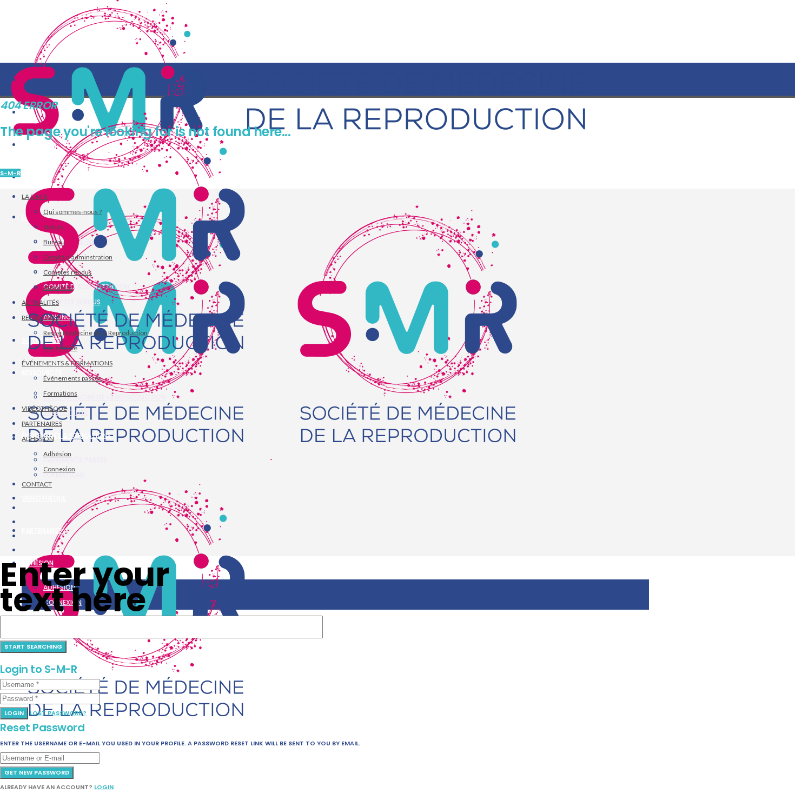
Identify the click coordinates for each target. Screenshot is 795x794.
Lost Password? (58, 713)
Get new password (36, 772)
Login (14, 713)
